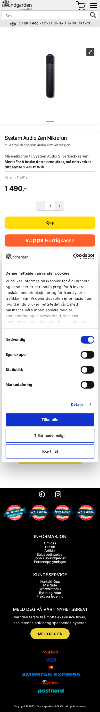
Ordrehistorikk (50, 589)
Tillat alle (50, 419)
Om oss (50, 543)
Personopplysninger (50, 562)
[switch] (87, 355)
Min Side (50, 585)
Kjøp (50, 222)
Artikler (50, 550)
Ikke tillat (50, 451)
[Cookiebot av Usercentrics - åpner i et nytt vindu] (73, 256)
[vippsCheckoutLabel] (50, 240)
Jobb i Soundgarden (50, 558)
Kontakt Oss (50, 581)
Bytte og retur (50, 593)
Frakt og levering (50, 596)
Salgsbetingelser (50, 554)
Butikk (50, 547)
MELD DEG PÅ (50, 634)
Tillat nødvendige (50, 435)
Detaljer (78, 404)
